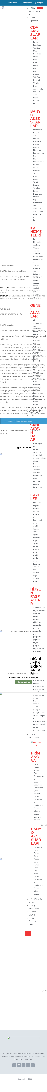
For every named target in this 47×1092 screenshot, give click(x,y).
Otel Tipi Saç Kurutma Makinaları (14, 290)
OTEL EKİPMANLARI (36, 288)
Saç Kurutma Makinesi (31, 298)
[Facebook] (14, 1065)
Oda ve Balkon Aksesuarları (16, 673)
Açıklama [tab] (5, 308)
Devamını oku (24, 682)
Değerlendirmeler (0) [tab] (12, 313)
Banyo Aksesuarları (19, 288)
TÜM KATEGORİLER (34, 11)
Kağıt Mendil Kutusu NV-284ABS (23, 677)
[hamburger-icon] (40, 8)
